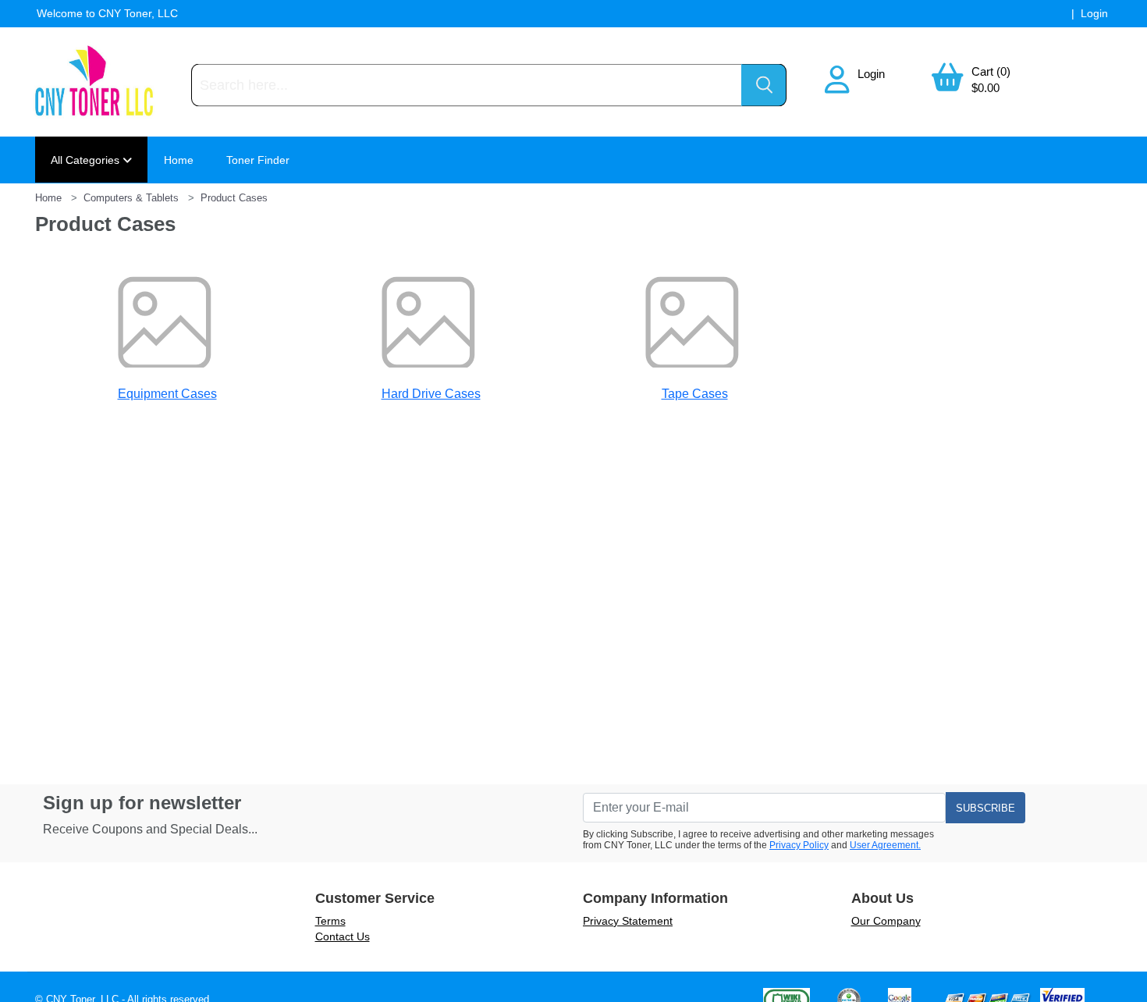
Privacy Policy (799, 845)
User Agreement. (885, 845)
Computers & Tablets (131, 198)
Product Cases (234, 198)
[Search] (764, 85)
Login (871, 73)
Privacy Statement (628, 921)
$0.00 (985, 87)
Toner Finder (257, 160)
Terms (330, 921)
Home (179, 160)
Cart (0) (990, 71)
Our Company (886, 921)
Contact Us (342, 936)
